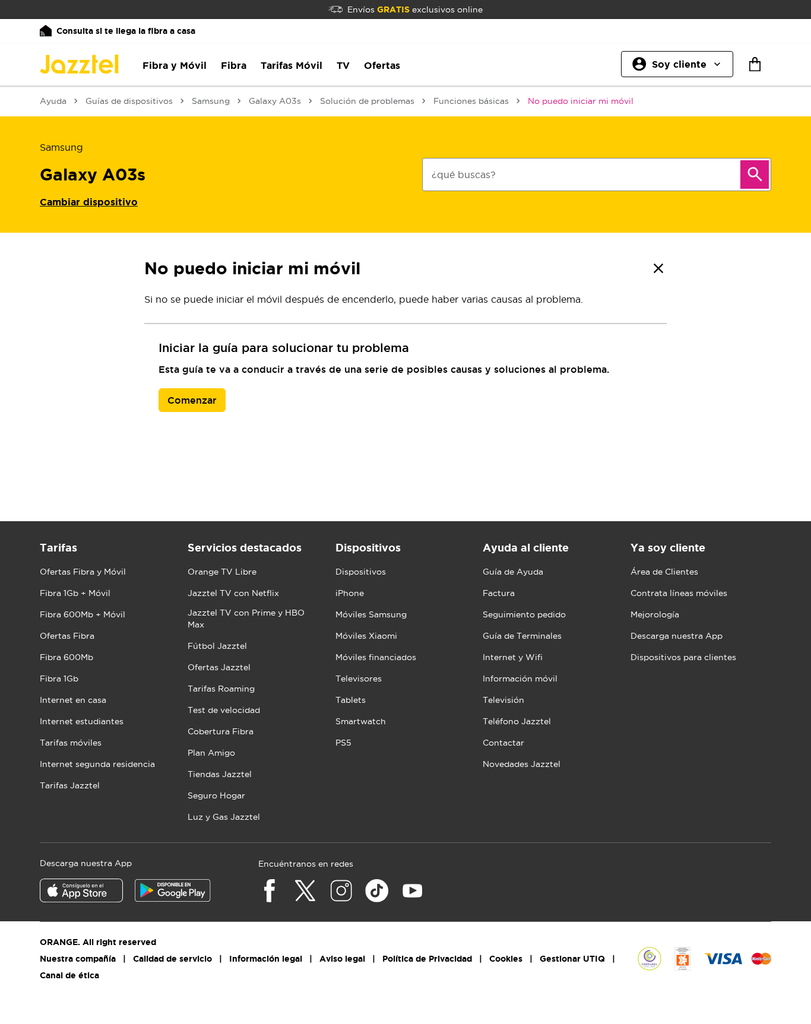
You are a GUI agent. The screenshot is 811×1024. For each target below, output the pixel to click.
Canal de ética (69, 975)
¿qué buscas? (464, 174)
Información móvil (520, 678)
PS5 (343, 742)
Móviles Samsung (371, 614)
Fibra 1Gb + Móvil (75, 593)
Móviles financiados (375, 657)
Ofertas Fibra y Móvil (83, 571)
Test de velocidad (224, 710)
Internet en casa (73, 700)
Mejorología (655, 614)
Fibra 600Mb (66, 657)
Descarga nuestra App (677, 636)
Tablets (350, 700)
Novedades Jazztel (521, 764)
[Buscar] (754, 174)
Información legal (265, 958)
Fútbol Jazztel (217, 646)
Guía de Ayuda (513, 571)
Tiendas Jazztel (220, 774)
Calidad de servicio (172, 958)
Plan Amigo (211, 752)
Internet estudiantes (81, 721)
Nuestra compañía (78, 958)
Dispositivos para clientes (683, 657)
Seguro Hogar (216, 795)
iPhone (349, 593)
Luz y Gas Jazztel (224, 817)
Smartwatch (360, 721)
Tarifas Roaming (221, 688)
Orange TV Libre (222, 571)
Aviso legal (342, 958)
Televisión (503, 700)
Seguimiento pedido (524, 614)
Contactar (503, 742)
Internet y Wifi (513, 657)
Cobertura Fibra (221, 731)
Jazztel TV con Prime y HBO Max (246, 618)
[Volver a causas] (658, 268)
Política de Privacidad (427, 958)
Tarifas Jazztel (70, 785)
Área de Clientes (664, 571)
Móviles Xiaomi (366, 636)
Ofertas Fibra (67, 636)
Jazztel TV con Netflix (233, 593)
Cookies (505, 958)
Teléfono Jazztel (517, 721)
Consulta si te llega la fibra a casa (125, 31)
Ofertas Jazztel (219, 667)
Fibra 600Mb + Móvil (82, 614)
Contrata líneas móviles (679, 593)
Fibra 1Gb (59, 678)
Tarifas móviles (71, 742)
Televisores (358, 678)
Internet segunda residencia (97, 764)
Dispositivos (360, 571)
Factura (499, 593)
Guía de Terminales (522, 636)
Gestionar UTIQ (572, 958)
